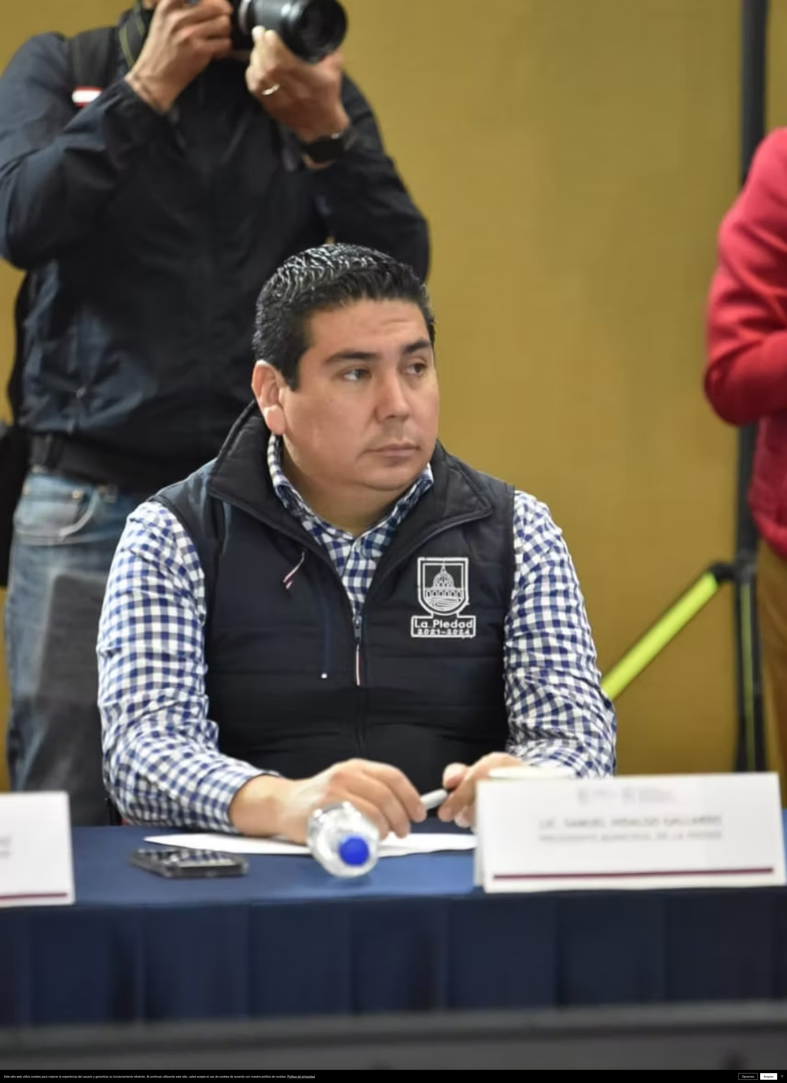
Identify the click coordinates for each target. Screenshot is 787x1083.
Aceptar (769, 1076)
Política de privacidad (301, 1076)
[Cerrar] (782, 1076)
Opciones (748, 1076)
